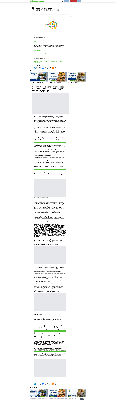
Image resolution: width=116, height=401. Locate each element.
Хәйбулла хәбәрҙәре (36, 1)
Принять (81, 399)
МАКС (79, 1)
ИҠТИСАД (33, 5)
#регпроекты (45, 53)
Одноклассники (73, 1)
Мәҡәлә (31, 3)
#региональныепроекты (38, 53)
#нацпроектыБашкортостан (53, 53)
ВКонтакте (66, 1)
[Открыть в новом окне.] (37, 68)
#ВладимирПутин (37, 50)
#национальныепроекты (38, 51)
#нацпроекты (46, 51)
